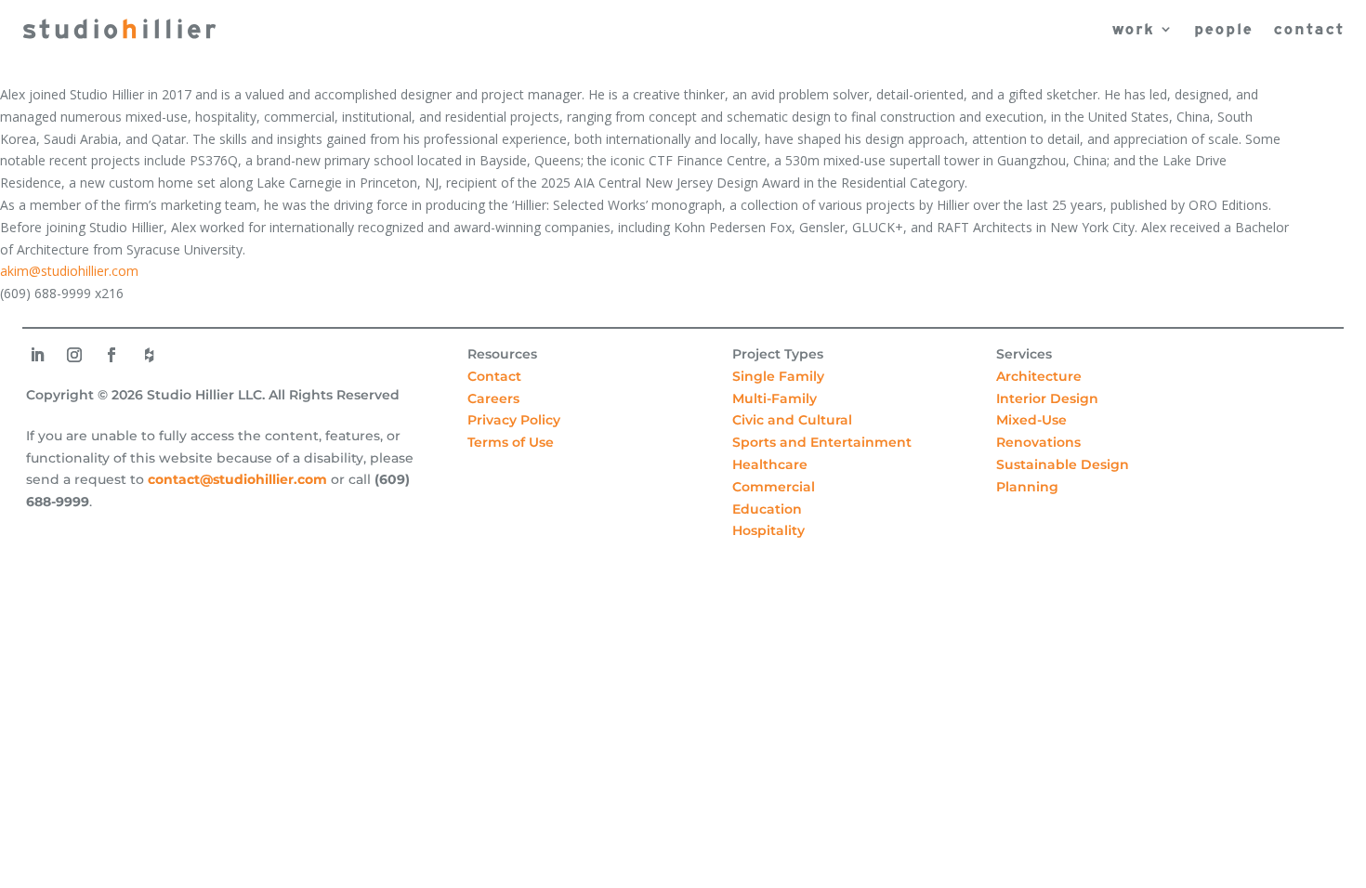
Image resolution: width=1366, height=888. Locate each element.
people (1223, 29)
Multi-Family (774, 398)
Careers (493, 398)
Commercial (773, 486)
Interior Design (1047, 398)
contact (1308, 29)
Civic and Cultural (792, 419)
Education (767, 509)
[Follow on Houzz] (149, 355)
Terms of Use (510, 442)
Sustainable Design (1062, 464)
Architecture (1039, 376)
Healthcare (770, 464)
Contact (494, 376)
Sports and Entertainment (822, 442)
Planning (1027, 486)
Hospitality (768, 530)
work (1132, 29)
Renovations (1038, 442)
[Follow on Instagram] (74, 355)
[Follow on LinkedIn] (37, 355)
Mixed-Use (1031, 419)
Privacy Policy (513, 419)
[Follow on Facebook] (111, 355)
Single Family (778, 376)
